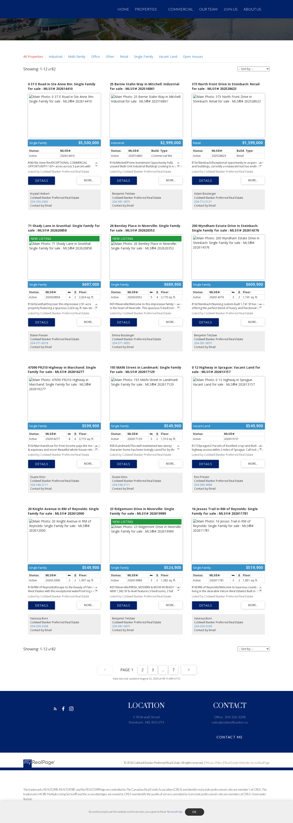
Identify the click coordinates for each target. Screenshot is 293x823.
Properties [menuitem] (146, 9)
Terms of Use (174, 811)
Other (110, 56)
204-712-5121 (203, 202)
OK (194, 812)
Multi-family (76, 56)
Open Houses (193, 56)
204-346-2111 (39, 485)
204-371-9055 (121, 343)
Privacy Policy (214, 763)
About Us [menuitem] (252, 9)
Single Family (143, 56)
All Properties (33, 56)
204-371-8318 (39, 343)
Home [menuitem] (123, 9)
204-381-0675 (121, 202)
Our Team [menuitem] (208, 9)
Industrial (55, 56)
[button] (55, 709)
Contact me (230, 737)
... (163, 669)
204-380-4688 (203, 485)
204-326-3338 (39, 626)
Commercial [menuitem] (180, 9)
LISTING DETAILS (41, 181)
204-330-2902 (39, 202)
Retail (124, 56)
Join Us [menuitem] (230, 9)
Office (95, 56)
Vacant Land (168, 56)
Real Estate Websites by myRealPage (247, 763)
